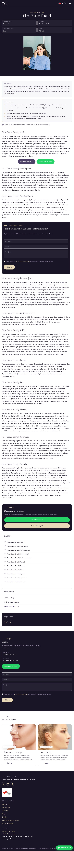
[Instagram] (6, 622)
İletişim (4, 817)
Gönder (9, 267)
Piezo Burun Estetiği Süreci (15, 570)
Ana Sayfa (5, 804)
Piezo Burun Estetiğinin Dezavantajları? (19, 558)
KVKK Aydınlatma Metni (23, 261)
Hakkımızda (6, 807)
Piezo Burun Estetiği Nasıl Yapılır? (17, 546)
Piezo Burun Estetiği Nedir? (15, 542)
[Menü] (70, 3)
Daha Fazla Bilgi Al (26, 161)
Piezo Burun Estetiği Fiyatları (16, 574)
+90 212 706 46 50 (9, 655)
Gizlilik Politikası (7, 823)
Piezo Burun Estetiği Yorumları (16, 582)
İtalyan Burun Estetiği (11, 602)
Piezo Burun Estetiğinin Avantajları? (18, 554)
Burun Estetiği (39, 12)
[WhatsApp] (12, 784)
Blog (3, 814)
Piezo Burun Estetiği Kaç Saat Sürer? (18, 550)
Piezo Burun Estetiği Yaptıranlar (17, 578)
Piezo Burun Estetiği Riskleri (16, 562)
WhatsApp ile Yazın (45, 161)
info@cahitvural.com (10, 660)
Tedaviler (5, 811)
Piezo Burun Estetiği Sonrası (16, 566)
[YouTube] (10, 622)
